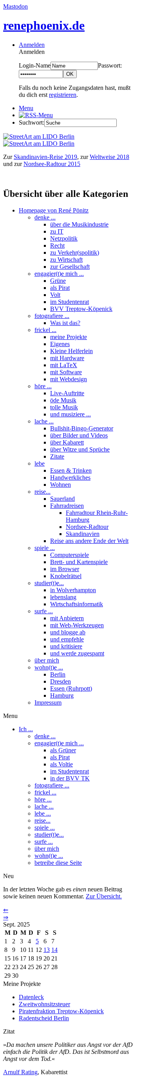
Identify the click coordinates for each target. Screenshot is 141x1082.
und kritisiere (66, 646)
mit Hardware (67, 358)
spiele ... (44, 548)
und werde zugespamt (77, 653)
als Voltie (61, 764)
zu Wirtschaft (66, 259)
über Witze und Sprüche (80, 449)
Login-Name (35, 65)
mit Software (66, 372)
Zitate (57, 456)
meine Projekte (68, 337)
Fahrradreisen (67, 505)
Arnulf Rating (20, 1072)
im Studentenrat (69, 301)
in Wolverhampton (73, 590)
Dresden (60, 681)
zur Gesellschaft (70, 266)
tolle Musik (64, 407)
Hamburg (62, 695)
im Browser (64, 569)
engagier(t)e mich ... (59, 273)
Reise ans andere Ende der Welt (89, 540)
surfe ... (43, 611)
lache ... (44, 421)
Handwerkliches (70, 477)
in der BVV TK (70, 778)
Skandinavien (82, 533)
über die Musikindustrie (79, 224)
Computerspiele (69, 555)
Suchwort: (31, 122)
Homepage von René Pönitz (54, 210)
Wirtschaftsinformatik (76, 604)
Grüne (58, 280)
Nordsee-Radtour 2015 (52, 164)
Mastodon (15, 6)
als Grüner (63, 750)
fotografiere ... (51, 315)
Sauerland (62, 498)
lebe (39, 463)
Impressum (47, 702)
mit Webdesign (68, 379)
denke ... (45, 217)
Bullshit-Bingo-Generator (81, 428)
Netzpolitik (64, 238)
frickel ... (45, 330)
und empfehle (67, 639)
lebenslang (63, 597)
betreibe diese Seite (58, 862)
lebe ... (42, 813)
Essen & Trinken (71, 470)
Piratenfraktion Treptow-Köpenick (61, 1011)
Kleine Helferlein (71, 351)
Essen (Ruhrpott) (71, 688)
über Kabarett (67, 442)
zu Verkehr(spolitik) (74, 252)
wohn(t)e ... (48, 667)
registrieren (62, 94)
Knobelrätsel (65, 576)
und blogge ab (67, 632)
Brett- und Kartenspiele (79, 562)
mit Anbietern (67, 618)
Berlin (57, 674)
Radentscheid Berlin (44, 1018)
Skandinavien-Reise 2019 (45, 157)
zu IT (56, 231)
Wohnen (60, 484)
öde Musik (63, 400)
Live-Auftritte (67, 393)
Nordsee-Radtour (87, 526)
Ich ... (26, 729)
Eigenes (60, 344)
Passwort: (110, 65)
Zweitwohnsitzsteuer (44, 1004)
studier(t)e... (49, 583)
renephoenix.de (44, 25)
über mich (46, 660)
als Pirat (60, 287)
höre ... (43, 386)
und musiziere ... (70, 414)
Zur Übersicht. (104, 896)
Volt (55, 294)
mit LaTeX (63, 365)
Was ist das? (65, 323)
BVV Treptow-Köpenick (81, 308)
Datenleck (31, 997)
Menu (26, 108)
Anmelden (32, 44)
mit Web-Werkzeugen (77, 625)
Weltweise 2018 (109, 157)
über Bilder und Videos (79, 435)
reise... (42, 491)
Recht (57, 245)
